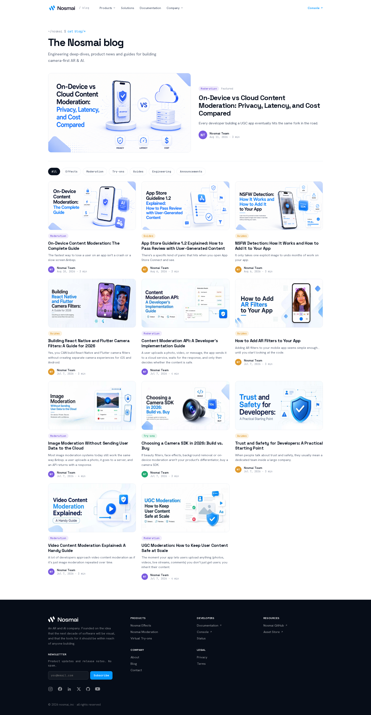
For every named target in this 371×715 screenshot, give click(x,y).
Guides (138, 171)
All (54, 171)
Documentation (150, 8)
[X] (79, 689)
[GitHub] (88, 689)
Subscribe (101, 675)
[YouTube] (97, 688)
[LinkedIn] (69, 689)
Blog (134, 664)
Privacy (202, 657)
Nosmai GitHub (273, 625)
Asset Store (271, 632)
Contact (136, 670)
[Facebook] (60, 688)
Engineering (161, 171)
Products (106, 8)
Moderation (94, 171)
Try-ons (118, 171)
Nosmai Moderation (144, 632)
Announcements (191, 171)
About (135, 657)
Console (314, 8)
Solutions (127, 8)
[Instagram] (50, 689)
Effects (71, 171)
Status (201, 638)
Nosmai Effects (141, 625)
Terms (201, 664)
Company (173, 8)
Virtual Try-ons (141, 638)
